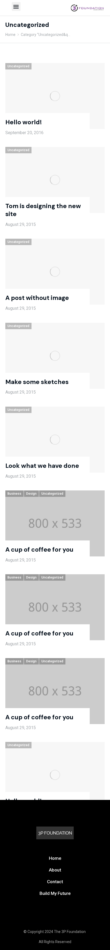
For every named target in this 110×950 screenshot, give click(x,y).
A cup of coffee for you (39, 550)
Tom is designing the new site (43, 210)
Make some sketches (37, 382)
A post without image (37, 298)
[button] (16, 6)
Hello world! (23, 122)
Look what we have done (42, 466)
